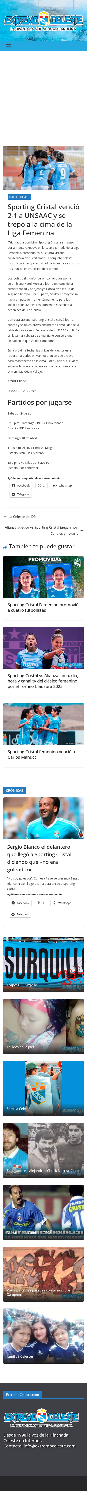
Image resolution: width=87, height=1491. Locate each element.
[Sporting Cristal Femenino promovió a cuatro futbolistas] (43, 559)
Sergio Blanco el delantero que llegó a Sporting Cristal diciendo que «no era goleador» (39, 858)
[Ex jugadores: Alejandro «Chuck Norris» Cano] (43, 1150)
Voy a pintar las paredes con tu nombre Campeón (38, 1292)
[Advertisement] (43, 96)
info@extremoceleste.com (50, 1446)
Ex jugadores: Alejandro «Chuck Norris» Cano (43, 1171)
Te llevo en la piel (20, 1047)
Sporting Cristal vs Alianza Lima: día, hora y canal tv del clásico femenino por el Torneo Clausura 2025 (43, 681)
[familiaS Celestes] (43, 1336)
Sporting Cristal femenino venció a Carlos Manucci (41, 754)
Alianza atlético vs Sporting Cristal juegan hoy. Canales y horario (42, 530)
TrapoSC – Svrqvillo (22, 985)
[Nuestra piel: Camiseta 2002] (43, 1212)
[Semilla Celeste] (43, 1088)
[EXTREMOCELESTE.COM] (41, 1405)
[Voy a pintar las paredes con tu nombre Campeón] (43, 1274)
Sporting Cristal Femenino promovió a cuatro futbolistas (43, 607)
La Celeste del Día (22, 516)
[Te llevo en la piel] (43, 1026)
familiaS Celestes (20, 1356)
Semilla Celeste (19, 1109)
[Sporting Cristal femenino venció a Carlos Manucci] (43, 706)
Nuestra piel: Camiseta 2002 (29, 1233)
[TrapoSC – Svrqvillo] (43, 964)
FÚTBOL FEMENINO (19, 197)
